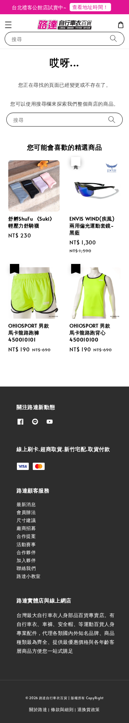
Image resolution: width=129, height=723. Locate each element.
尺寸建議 (26, 520)
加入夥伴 (26, 560)
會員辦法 (26, 512)
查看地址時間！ (88, 6)
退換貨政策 (88, 709)
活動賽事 (26, 544)
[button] (8, 25)
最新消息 (26, 504)
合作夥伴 (26, 552)
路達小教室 (29, 576)
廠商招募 (26, 528)
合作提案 (26, 536)
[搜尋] (113, 38)
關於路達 (38, 709)
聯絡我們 (26, 568)
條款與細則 (62, 709)
